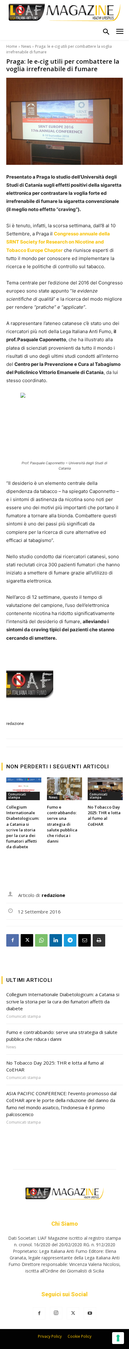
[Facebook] (12, 940)
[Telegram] (70, 940)
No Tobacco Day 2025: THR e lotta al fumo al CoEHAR (104, 815)
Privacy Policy (50, 1336)
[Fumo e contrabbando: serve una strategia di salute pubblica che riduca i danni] (64, 788)
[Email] (84, 940)
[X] (27, 940)
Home (11, 46)
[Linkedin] (55, 940)
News (26, 46)
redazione (15, 723)
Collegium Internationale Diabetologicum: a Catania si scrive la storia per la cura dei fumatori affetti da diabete (22, 826)
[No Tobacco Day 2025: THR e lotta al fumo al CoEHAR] (105, 788)
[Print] (99, 940)
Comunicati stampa (17, 796)
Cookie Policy (79, 1336)
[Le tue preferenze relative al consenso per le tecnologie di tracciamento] (118, 1338)
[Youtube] (90, 1313)
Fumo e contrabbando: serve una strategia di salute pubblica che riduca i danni (62, 824)
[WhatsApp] (41, 940)
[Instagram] (56, 1313)
